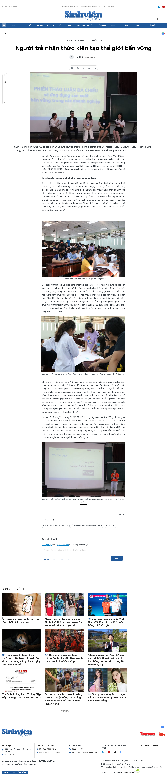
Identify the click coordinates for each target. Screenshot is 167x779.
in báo (89, 68)
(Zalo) (54, 749)
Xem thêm (163, 25)
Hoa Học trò (109, 7)
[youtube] (163, 7)
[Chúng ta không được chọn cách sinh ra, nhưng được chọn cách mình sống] (107, 680)
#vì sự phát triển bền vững (56, 525)
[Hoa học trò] (162, 734)
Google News (163, 34)
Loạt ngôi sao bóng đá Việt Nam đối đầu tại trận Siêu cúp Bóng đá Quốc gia (106, 622)
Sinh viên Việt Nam (17, 733)
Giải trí (69, 25)
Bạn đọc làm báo (16, 772)
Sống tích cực (125, 25)
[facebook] (159, 7)
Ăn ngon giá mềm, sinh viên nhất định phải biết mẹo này (21, 620)
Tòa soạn (6, 746)
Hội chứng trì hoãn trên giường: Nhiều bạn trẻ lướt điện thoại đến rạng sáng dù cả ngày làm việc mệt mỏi (21, 659)
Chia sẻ (5, 82)
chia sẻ (72, 68)
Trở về (5, 102)
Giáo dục (39, 25)
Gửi (117, 558)
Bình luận (5, 95)
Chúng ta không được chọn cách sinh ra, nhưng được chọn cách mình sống (107, 697)
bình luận (94, 68)
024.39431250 (10, 754)
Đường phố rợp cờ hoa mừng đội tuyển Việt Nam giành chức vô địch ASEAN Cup (64, 658)
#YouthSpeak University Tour (87, 525)
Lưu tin (5, 89)
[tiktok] (116, 752)
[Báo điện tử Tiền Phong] (147, 734)
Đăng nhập (47, 544)
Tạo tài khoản (63, 544)
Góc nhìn (50, 25)
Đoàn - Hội (15, 25)
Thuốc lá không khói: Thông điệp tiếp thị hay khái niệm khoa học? (21, 696)
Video (113, 25)
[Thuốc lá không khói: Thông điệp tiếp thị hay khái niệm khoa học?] (21, 680)
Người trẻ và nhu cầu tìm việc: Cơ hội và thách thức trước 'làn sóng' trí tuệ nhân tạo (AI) (64, 622)
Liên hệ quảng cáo (45, 746)
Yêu (60, 25)
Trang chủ (4, 25)
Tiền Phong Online (70, 7)
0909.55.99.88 (45, 749)
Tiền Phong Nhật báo (90, 7)
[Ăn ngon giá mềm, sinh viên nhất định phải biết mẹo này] (21, 604)
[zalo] (123, 752)
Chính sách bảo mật (148, 746)
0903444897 (77, 749)
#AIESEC (110, 525)
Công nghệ (102, 25)
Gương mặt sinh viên (85, 25)
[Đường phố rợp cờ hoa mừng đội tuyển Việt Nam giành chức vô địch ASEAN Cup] (64, 640)
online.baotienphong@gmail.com (84, 752)
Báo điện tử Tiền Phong (83, 16)
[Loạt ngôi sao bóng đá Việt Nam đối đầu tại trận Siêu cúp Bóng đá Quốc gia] (107, 604)
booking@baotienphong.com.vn (51, 752)
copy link (83, 68)
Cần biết (152, 25)
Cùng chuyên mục (15, 589)
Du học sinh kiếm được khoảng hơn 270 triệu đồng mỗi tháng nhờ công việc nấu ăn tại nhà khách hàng (63, 699)
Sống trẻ (27, 25)
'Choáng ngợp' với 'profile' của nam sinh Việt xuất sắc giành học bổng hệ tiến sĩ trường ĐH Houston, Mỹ (106, 659)
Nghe (5, 75)
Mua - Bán (140, 25)
